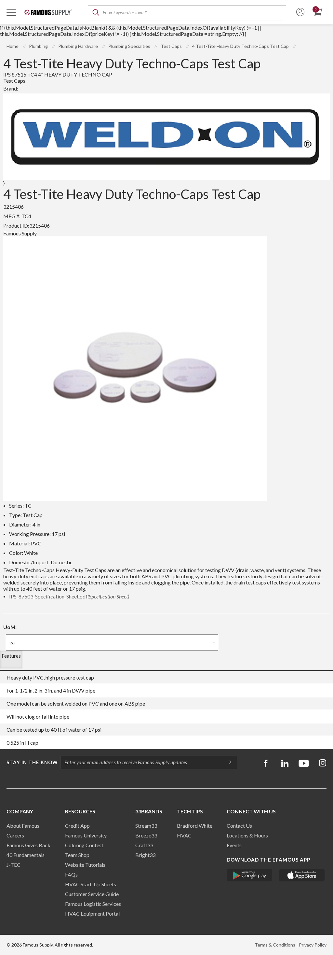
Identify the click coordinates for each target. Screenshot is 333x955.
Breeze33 (146, 835)
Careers (15, 835)
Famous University (86, 835)
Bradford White (194, 825)
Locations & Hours (247, 835)
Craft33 (144, 845)
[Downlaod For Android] (250, 875)
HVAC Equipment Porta (91, 913)
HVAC (184, 835)
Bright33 (145, 855)
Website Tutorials (85, 865)
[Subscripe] (227, 762)
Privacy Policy (312, 945)
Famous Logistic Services (93, 904)
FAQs (71, 874)
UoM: (10, 627)
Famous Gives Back (28, 845)
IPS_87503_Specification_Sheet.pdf (69, 596)
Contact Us (239, 825)
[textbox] (187, 12)
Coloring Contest (84, 845)
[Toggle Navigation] (11, 12)
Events (234, 845)
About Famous (23, 825)
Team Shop (77, 855)
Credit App (77, 825)
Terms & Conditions (275, 945)
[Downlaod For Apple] (302, 875)
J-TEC (13, 865)
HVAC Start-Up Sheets (90, 884)
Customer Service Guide (92, 894)
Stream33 (146, 825)
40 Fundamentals (26, 855)
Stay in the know (32, 762)
